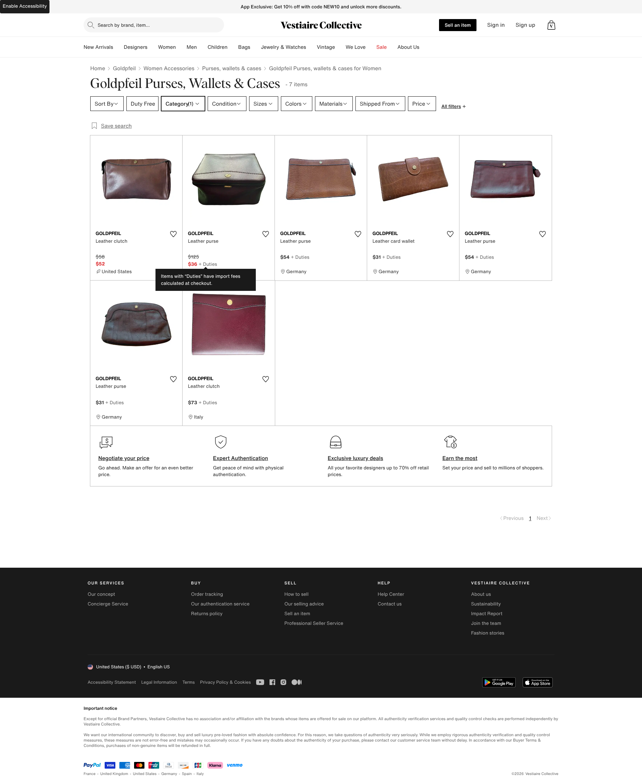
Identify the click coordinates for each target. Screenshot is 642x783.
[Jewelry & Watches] (311, 47)
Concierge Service (108, 603)
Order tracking (207, 594)
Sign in (496, 24)
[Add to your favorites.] (173, 234)
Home (97, 68)
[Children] (232, 47)
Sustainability (486, 603)
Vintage (326, 47)
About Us (408, 47)
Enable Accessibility (25, 6)
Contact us (390, 603)
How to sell (296, 594)
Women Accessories (168, 68)
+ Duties (208, 263)
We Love (356, 47)
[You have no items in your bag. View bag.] (551, 25)
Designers (135, 47)
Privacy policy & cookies (225, 682)
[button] (551, 25)
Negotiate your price (123, 458)
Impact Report (487, 613)
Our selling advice (304, 603)
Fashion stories (487, 633)
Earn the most (459, 458)
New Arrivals (98, 47)
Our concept (101, 594)
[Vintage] (340, 47)
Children (218, 47)
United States (145, 773)
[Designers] (152, 47)
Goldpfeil (124, 68)
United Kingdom (114, 773)
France (90, 773)
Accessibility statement (112, 682)
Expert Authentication (240, 458)
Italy (200, 773)
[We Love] (371, 47)
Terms (188, 682)
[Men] (202, 47)
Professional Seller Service (313, 623)
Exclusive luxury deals (355, 458)
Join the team (486, 623)
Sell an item (458, 24)
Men (192, 47)
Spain (187, 773)
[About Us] (424, 47)
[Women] (181, 47)
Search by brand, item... (124, 24)
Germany (169, 773)
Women (167, 47)
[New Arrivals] (118, 47)
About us (481, 594)
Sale (382, 47)
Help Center (391, 594)
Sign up (525, 24)
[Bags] (255, 47)
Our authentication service (220, 603)
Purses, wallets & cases (231, 68)
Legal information (159, 682)
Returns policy (206, 613)
